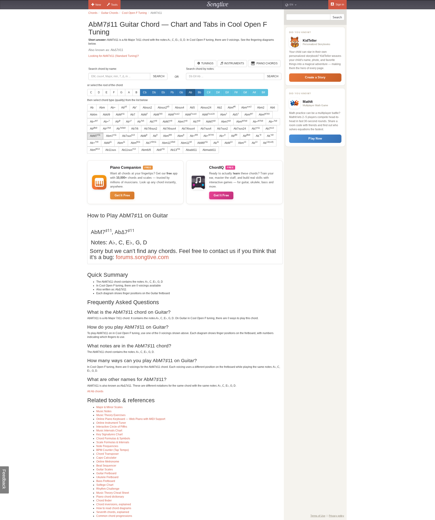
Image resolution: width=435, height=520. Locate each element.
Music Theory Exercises (111, 415)
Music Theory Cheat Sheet (112, 492)
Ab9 (161, 150)
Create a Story (315, 77)
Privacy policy (336, 515)
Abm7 (182, 121)
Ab (190, 92)
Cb (145, 92)
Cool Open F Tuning (134, 12)
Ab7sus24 (240, 128)
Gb (181, 92)
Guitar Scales (104, 469)
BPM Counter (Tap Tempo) (112, 450)
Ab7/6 (134, 128)
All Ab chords (95, 391)
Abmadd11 (209, 150)
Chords (92, 12)
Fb (172, 92)
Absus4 (179, 107)
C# (208, 92)
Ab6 (272, 107)
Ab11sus (110, 150)
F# (236, 92)
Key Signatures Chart (109, 434)
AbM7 (167, 121)
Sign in (339, 4)
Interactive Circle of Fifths (111, 426)
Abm (102, 107)
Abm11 (168, 142)
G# (245, 92)
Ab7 (132, 114)
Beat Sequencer (106, 465)
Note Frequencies (107, 446)
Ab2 (219, 107)
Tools (114, 4)
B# (263, 92)
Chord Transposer (107, 453)
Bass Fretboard (105, 481)
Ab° (135, 107)
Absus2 (147, 107)
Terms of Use (317, 515)
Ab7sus (128, 135)
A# (254, 92)
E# (227, 92)
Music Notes (103, 411)
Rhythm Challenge (107, 488)
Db (154, 92)
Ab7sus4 (206, 128)
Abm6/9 (146, 150)
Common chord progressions (114, 516)
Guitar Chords (109, 12)
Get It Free (122, 195)
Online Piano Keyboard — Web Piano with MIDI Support (130, 419)
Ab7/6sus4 (169, 128)
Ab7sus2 (222, 128)
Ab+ (113, 107)
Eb (163, 92)
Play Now (315, 138)
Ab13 (175, 150)
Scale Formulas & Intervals (112, 442)
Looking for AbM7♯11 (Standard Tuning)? (113, 56)
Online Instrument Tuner (111, 422)
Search (158, 76)
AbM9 (202, 142)
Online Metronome (107, 461)
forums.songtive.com (142, 257)
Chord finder (104, 500)
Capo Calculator (106, 457)
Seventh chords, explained (112, 512)
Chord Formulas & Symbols (113, 438)
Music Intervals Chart (109, 430)
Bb (199, 92)
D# (218, 92)
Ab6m (93, 114)
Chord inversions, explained (113, 504)
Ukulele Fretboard (107, 477)
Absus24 (206, 107)
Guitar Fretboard (106, 473)
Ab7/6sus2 (150, 128)
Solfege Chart (104, 484)
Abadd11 (191, 150)
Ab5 (192, 107)
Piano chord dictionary (110, 496)
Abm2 (260, 107)
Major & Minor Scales (109, 407)
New (98, 4)
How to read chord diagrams (113, 508)
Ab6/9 (106, 114)
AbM (120, 114)
